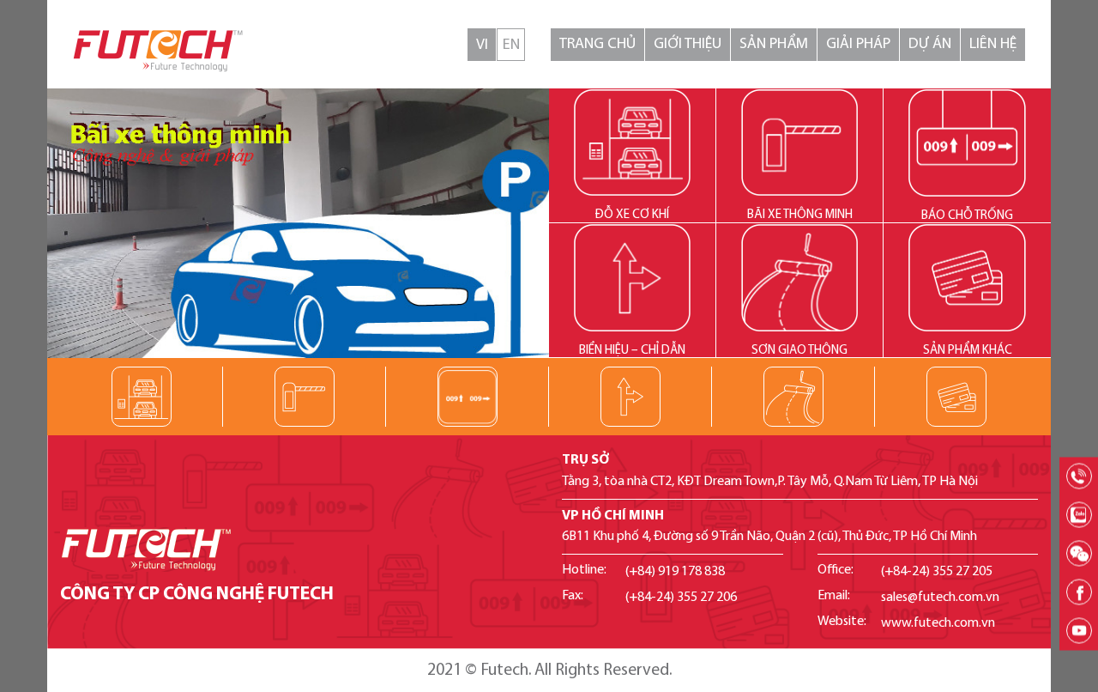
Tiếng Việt (482, 44)
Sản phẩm (773, 44)
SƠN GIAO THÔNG (799, 350)
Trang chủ (597, 44)
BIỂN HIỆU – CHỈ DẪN (632, 350)
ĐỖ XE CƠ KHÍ (632, 215)
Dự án (929, 44)
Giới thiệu (687, 44)
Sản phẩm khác (967, 350)
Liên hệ (993, 44)
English (511, 44)
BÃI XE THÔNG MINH (800, 215)
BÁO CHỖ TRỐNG (967, 215)
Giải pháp (858, 44)
